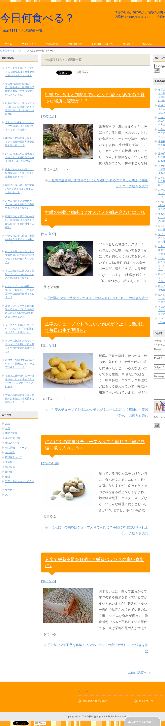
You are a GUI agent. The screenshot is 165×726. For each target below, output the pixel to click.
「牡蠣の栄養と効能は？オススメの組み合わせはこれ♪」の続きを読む (97, 298)
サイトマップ (29, 43)
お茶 (7, 428)
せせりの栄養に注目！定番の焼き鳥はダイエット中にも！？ (19, 239)
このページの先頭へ (143, 721)
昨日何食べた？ (13, 457)
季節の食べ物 (75, 43)
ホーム (8, 43)
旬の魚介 (128, 43)
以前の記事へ (137, 672)
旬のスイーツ (12, 442)
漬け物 (8, 471)
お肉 (7, 423)
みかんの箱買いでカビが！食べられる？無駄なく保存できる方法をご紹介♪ (19, 204)
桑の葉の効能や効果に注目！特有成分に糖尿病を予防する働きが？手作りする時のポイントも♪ (19, 89)
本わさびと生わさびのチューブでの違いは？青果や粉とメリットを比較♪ (19, 126)
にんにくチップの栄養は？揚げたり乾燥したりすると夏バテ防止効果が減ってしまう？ (19, 292)
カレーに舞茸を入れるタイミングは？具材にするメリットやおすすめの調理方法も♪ (19, 346)
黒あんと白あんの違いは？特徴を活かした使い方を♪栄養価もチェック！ (19, 173)
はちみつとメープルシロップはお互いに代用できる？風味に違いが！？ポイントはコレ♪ (19, 108)
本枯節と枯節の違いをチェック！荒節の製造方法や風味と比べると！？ (19, 142)
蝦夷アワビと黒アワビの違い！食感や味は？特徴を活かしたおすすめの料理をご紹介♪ (19, 222)
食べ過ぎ (10, 489)
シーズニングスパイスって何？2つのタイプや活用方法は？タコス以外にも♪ (19, 329)
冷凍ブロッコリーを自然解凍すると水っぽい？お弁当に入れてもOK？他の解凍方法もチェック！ (19, 311)
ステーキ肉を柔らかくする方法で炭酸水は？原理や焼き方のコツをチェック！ (19, 72)
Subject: (159, 367)
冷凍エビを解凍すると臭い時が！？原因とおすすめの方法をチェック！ (19, 364)
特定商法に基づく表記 (95, 701)
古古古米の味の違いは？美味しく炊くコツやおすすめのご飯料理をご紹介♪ (19, 274)
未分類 (8, 462)
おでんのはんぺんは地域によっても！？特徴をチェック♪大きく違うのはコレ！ (19, 157)
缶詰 (7, 476)
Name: (158, 349)
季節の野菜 (52, 43)
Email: (158, 358)
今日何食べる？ (37, 18)
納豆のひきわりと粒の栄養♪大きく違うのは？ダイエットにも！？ (19, 189)
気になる (147, 43)
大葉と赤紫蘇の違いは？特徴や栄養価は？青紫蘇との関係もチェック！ (19, 399)
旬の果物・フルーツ (102, 43)
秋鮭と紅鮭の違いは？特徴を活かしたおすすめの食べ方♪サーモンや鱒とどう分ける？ (19, 381)
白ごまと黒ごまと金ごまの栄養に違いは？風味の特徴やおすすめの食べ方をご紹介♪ (19, 257)
